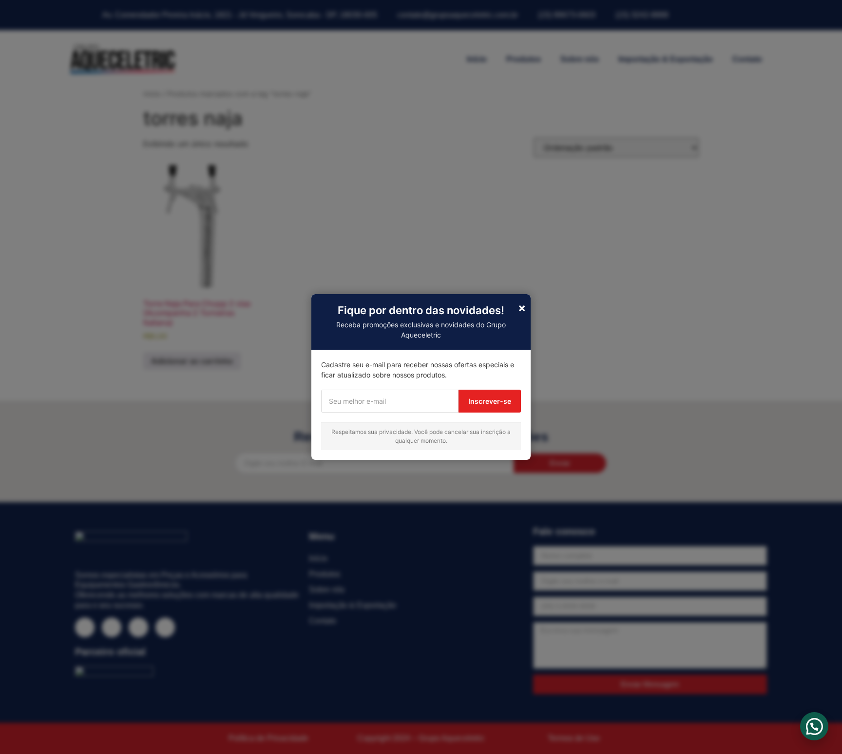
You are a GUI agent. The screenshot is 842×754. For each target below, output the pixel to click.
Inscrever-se (489, 401)
